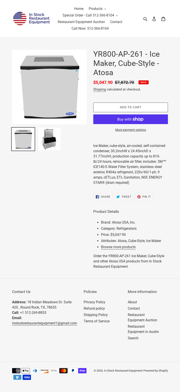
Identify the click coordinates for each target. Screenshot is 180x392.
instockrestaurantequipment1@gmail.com (44, 323)
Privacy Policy (94, 302)
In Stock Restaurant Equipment (123, 370)
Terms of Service (97, 321)
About (132, 302)
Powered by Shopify (155, 370)
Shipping (99, 89)
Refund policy (94, 308)
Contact (134, 308)
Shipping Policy (96, 315)
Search (133, 338)
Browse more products (118, 247)
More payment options (130, 130)
